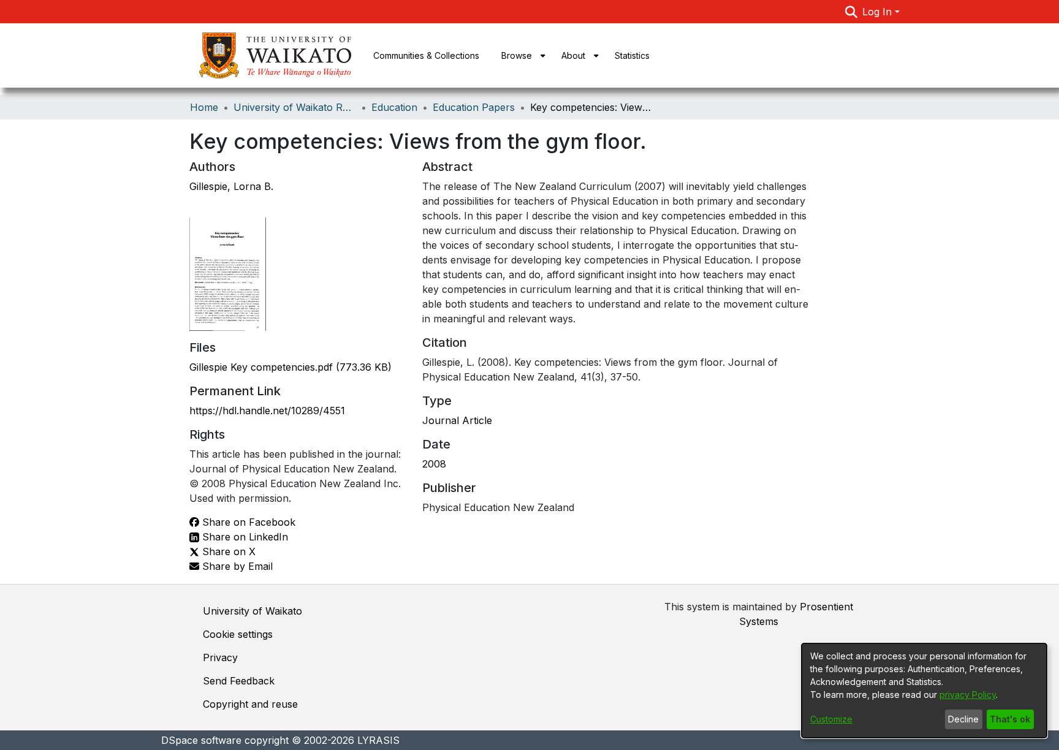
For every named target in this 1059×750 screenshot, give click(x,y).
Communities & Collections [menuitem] (426, 55)
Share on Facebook (247, 522)
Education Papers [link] (474, 107)
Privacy (220, 657)
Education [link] (394, 107)
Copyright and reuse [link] (250, 704)
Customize (831, 719)
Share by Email (236, 566)
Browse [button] (516, 55)
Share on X (227, 551)
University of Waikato (252, 611)
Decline (963, 719)
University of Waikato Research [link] (294, 107)
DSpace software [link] (201, 740)
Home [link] (204, 107)
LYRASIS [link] (378, 740)
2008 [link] (434, 464)
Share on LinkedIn (243, 537)
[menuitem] (520, 55)
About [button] (573, 55)
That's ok (1010, 719)
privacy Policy (967, 694)
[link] (290, 367)
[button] (851, 11)
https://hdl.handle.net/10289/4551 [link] (267, 410)
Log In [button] (878, 12)
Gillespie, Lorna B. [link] (231, 186)
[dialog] (924, 690)
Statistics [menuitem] (632, 55)
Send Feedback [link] (239, 681)
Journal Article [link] (457, 420)
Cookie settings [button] (238, 634)
